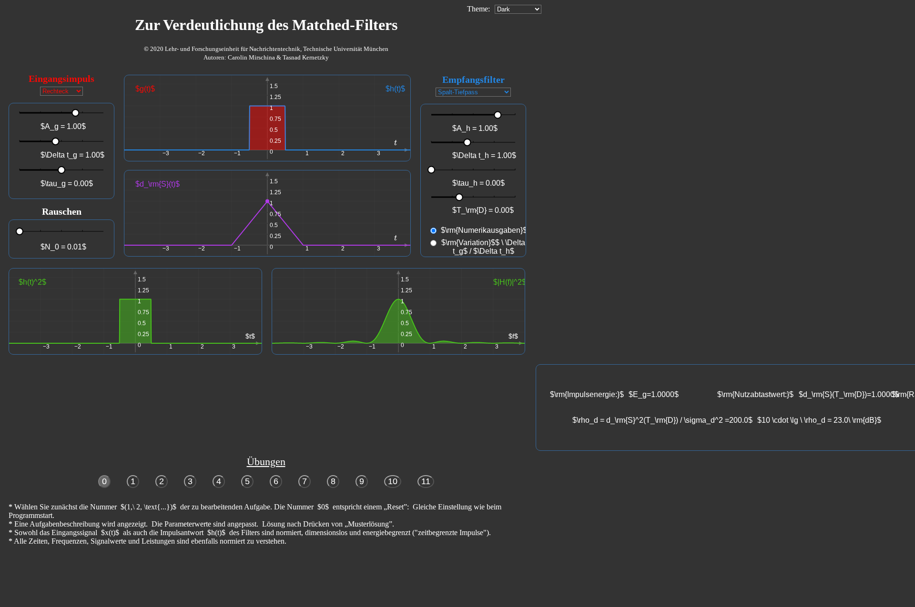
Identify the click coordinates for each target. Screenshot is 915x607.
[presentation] (395, 143)
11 (425, 481)
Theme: (478, 9)
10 (392, 481)
